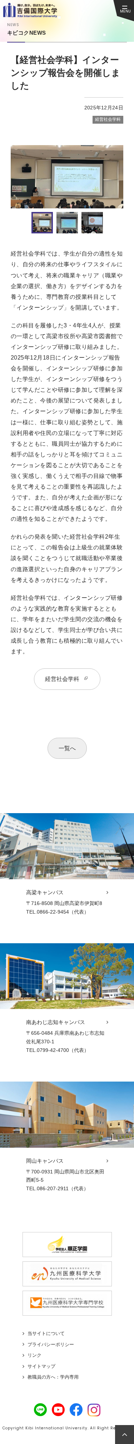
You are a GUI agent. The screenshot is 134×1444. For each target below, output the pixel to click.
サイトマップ (41, 1366)
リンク (34, 1355)
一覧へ (67, 748)
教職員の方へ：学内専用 (53, 1377)
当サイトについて (46, 1333)
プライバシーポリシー (51, 1344)
